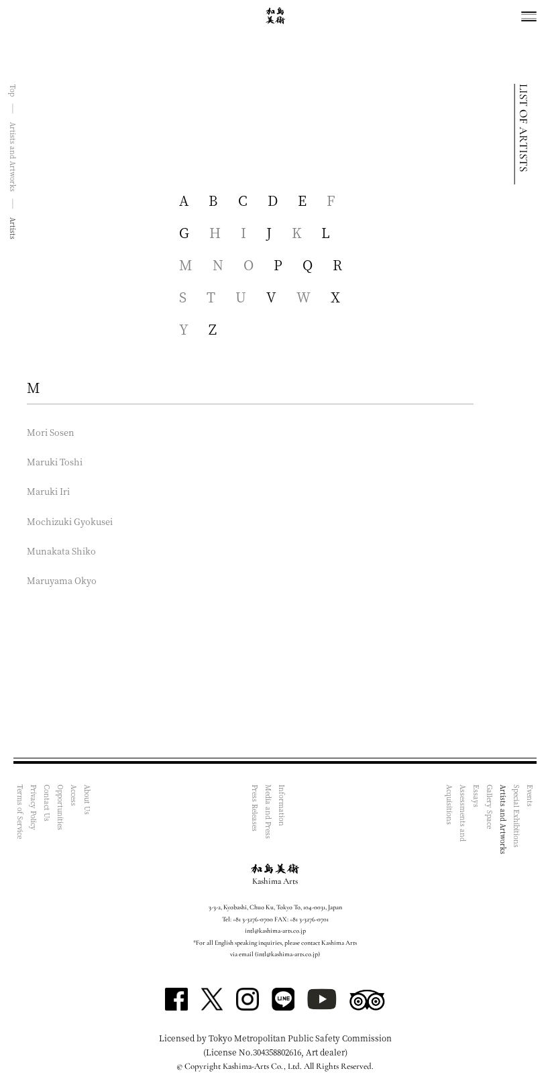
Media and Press (269, 812)
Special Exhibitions (517, 816)
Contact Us (47, 803)
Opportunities (61, 807)
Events (530, 796)
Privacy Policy (34, 807)
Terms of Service (20, 812)
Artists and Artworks (503, 819)
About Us (87, 800)
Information (282, 805)
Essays (477, 796)
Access (74, 795)
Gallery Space (490, 807)
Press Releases (255, 808)
